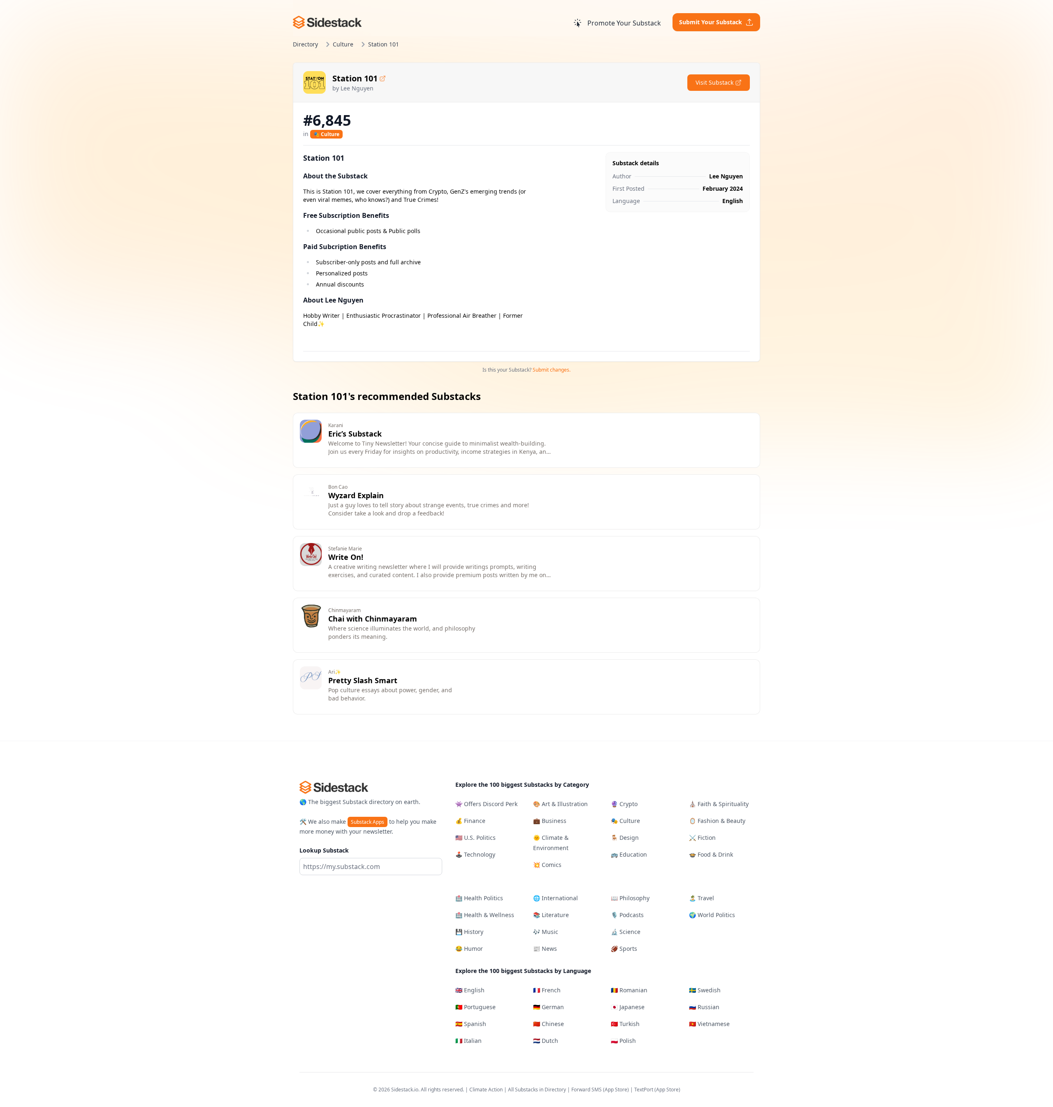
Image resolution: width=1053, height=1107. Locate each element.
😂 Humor (469, 948)
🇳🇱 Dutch (545, 1041)
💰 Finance (470, 821)
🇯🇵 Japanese (628, 1007)
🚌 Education (629, 854)
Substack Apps (367, 821)
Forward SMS (586, 1089)
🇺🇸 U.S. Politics (475, 837)
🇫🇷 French (547, 990)
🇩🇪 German (548, 1007)
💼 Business (549, 821)
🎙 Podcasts (627, 915)
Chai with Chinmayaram (372, 619)
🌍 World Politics (712, 915)
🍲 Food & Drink (711, 854)
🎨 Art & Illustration (560, 804)
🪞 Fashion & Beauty (717, 821)
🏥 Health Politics (479, 898)
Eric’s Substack (355, 434)
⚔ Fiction (702, 837)
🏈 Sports (624, 948)
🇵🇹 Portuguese (475, 1007)
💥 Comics (547, 865)
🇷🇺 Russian (704, 1007)
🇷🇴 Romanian (629, 990)
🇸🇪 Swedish (705, 990)
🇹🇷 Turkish (625, 1024)
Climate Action (486, 1089)
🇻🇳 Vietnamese (709, 1024)
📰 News (545, 948)
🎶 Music (545, 932)
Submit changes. (552, 369)
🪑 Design (625, 837)
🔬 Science (625, 932)
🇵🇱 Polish (623, 1041)
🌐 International (555, 898)
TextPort (643, 1089)
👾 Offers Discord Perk (486, 804)
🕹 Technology (475, 854)
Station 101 (355, 78)
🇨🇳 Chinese (548, 1024)
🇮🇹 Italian (468, 1041)
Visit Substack (714, 82)
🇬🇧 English (470, 990)
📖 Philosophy (630, 898)
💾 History (469, 932)
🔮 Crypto (624, 804)
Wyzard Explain (356, 495)
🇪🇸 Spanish (470, 1024)
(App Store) (616, 1089)
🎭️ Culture (326, 134)
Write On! (345, 557)
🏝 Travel (701, 898)
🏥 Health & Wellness (484, 915)
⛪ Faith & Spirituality (719, 804)
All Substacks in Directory (537, 1089)
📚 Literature (551, 915)
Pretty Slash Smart (362, 680)
